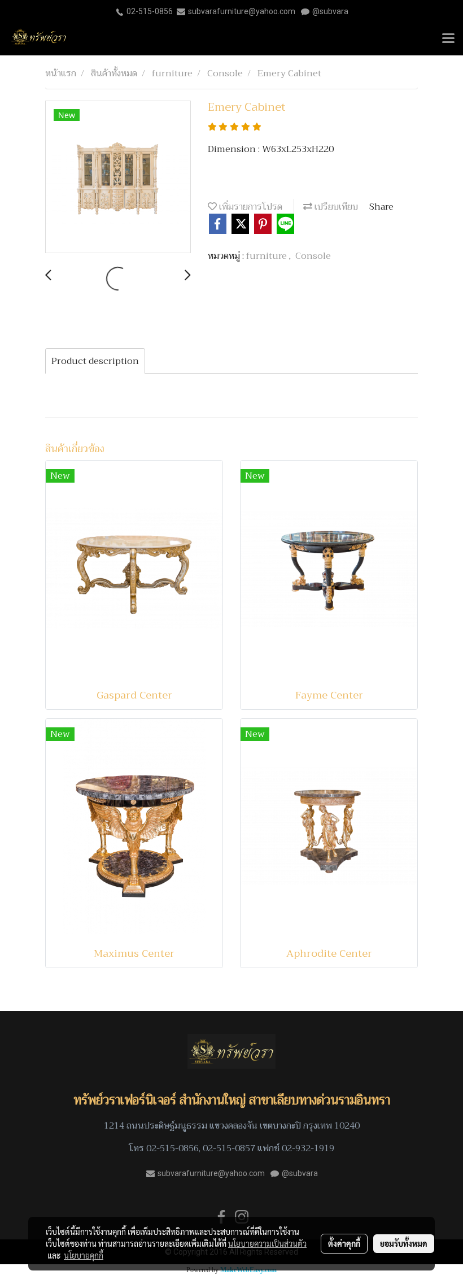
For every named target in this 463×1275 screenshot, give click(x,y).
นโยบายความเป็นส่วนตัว (267, 1243)
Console (313, 256)
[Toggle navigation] (448, 39)
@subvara (330, 11)
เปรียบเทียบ (335, 207)
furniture (267, 256)
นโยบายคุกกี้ (83, 1255)
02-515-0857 (229, 1148)
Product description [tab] (95, 361)
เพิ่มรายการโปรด (249, 207)
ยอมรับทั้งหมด (403, 1243)
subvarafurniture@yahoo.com (241, 11)
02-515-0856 (149, 11)
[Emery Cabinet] (118, 177)
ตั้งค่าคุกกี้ (344, 1243)
